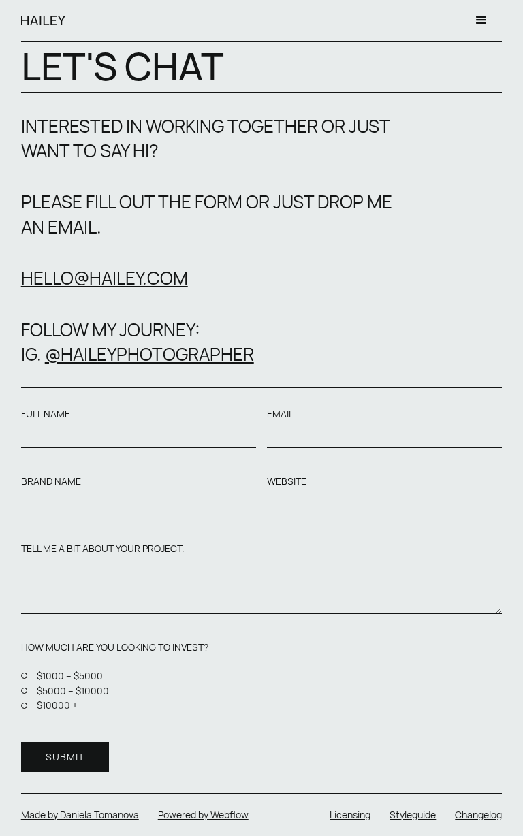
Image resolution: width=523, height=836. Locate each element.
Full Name (45, 414)
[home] (43, 20)
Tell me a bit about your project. (103, 548)
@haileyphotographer (149, 354)
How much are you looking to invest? (114, 647)
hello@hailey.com (104, 278)
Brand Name (51, 481)
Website (286, 481)
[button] (481, 20)
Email (280, 414)
